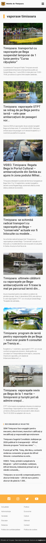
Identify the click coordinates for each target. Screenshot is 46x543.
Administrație (6, 511)
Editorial (27, 520)
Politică (26, 507)
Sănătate (4, 516)
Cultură (26, 516)
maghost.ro (41, 540)
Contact (26, 525)
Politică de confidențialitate (10, 529)
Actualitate (5, 507)
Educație (4, 520)
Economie (27, 511)
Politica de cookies (30, 529)
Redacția (4, 525)
